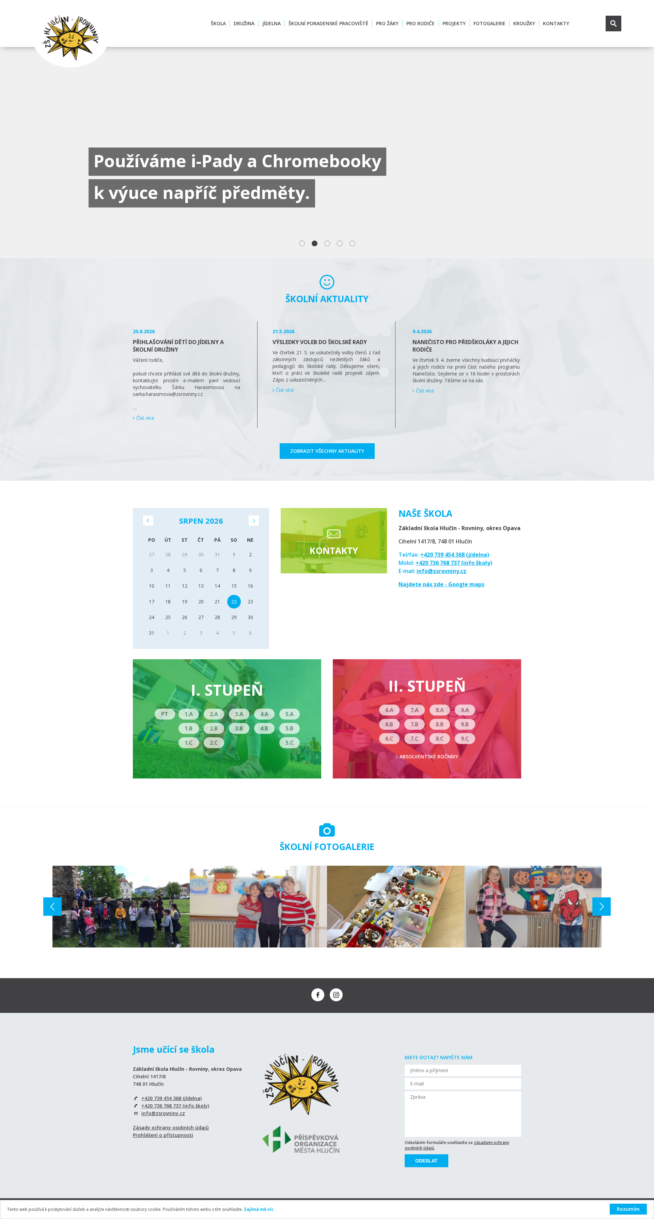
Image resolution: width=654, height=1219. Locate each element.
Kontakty (556, 23)
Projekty (454, 23)
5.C (289, 742)
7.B (414, 724)
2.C (214, 742)
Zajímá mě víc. (259, 1209)
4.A (264, 714)
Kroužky (524, 23)
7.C (414, 738)
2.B (214, 728)
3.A (239, 714)
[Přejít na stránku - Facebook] (317, 994)
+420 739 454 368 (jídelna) (454, 554)
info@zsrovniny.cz (441, 571)
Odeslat (426, 1160)
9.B (465, 724)
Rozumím (628, 1209)
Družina (244, 23)
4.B (264, 728)
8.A (440, 710)
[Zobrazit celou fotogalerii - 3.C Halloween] (258, 906)
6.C (389, 738)
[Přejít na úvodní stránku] (70, 38)
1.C (189, 742)
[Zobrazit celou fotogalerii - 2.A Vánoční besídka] (395, 906)
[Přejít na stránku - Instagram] (336, 994)
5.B (289, 728)
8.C (440, 738)
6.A (389, 710)
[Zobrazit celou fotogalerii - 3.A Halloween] (533, 906)
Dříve (148, 520)
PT (164, 714)
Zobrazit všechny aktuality (327, 451)
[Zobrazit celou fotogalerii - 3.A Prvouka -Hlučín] (121, 906)
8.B (439, 724)
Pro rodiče (420, 23)
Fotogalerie (489, 23)
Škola (218, 23)
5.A (289, 714)
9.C (465, 738)
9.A (465, 710)
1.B (188, 728)
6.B (389, 724)
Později (254, 520)
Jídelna (271, 23)
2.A (214, 714)
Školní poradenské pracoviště (328, 23)
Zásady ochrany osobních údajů (171, 1127)
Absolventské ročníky (429, 756)
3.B (239, 728)
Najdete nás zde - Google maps (441, 584)
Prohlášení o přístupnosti (163, 1135)
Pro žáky (387, 23)
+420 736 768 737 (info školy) (454, 563)
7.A (414, 710)
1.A (189, 714)
